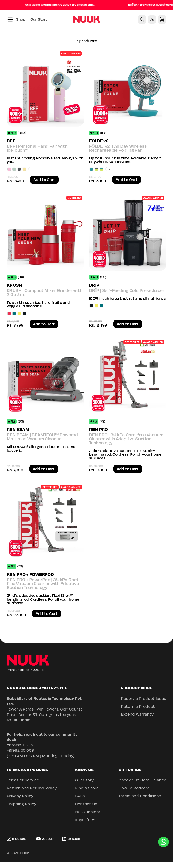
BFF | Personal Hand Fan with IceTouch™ (37, 149)
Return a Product (138, 707)
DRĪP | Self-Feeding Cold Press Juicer (126, 291)
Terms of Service (23, 780)
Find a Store (87, 788)
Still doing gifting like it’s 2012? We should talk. (49, 5)
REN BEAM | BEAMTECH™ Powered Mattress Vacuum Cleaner (42, 437)
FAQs (80, 796)
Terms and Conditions (140, 796)
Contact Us (86, 804)
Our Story (38, 20)
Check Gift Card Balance (142, 780)
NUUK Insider (87, 812)
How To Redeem (134, 788)
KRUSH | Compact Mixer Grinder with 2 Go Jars (44, 293)
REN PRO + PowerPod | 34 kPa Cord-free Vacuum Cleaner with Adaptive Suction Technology (43, 584)
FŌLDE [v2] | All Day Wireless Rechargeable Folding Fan (118, 149)
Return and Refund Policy (32, 788)
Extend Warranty (137, 714)
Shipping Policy (21, 804)
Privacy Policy (20, 796)
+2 (108, 169)
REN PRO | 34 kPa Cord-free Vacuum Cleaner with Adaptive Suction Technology (126, 439)
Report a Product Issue (143, 699)
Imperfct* (84, 820)
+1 (31, 169)
